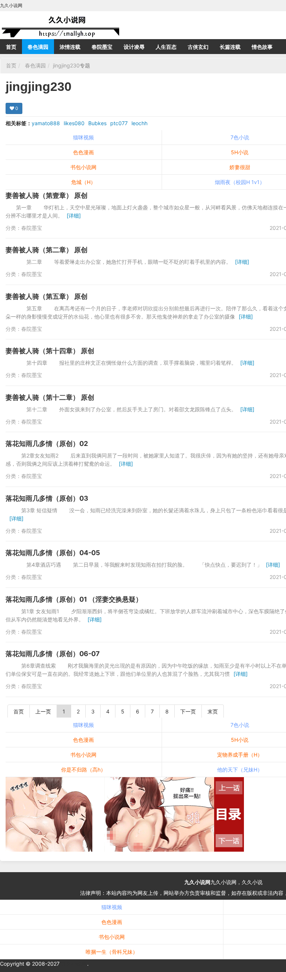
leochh (139, 123)
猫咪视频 (83, 137)
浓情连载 (70, 47)
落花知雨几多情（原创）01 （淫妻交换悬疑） (74, 599)
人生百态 (166, 47)
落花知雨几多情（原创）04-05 (53, 553)
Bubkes (97, 123)
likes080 (74, 123)
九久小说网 (197, 882)
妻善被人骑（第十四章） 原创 (50, 351)
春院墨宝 (102, 47)
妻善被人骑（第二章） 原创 (47, 250)
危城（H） (83, 182)
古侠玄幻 (198, 47)
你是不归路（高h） (83, 769)
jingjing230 (66, 65)
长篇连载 (230, 47)
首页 (11, 47)
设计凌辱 (134, 47)
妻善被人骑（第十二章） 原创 (50, 397)
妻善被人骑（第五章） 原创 (47, 296)
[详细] (74, 215)
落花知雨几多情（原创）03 (47, 498)
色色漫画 (83, 152)
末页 (212, 711)
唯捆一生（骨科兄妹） (112, 952)
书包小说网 (83, 167)
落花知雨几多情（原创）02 (47, 443)
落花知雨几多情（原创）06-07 (53, 654)
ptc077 (119, 123)
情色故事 (262, 47)
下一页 (188, 711)
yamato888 (46, 123)
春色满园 (38, 47)
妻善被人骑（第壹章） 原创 (47, 195)
